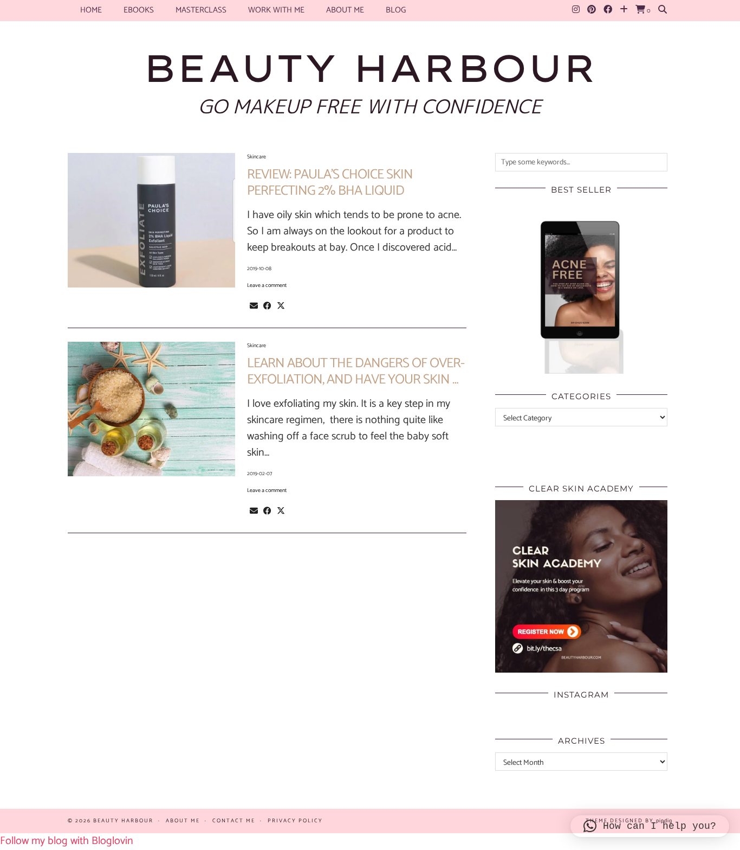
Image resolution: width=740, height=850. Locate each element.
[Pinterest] (591, 10)
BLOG (396, 10)
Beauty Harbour (370, 68)
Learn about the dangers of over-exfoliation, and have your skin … (355, 371)
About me (345, 10)
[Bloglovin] (624, 10)
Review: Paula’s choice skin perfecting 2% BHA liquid (330, 182)
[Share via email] (254, 306)
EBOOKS (139, 10)
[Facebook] (607, 10)
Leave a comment (267, 285)
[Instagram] (576, 10)
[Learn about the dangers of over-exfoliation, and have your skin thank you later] (151, 409)
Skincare (256, 156)
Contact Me (233, 820)
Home (91, 10)
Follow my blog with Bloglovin (66, 841)
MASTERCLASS (201, 10)
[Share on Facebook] (267, 306)
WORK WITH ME (276, 10)
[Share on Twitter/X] (281, 306)
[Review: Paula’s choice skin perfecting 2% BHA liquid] (151, 220)
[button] (649, 826)
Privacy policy (295, 820)
